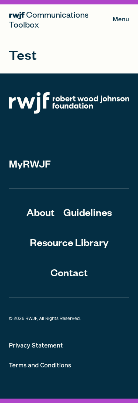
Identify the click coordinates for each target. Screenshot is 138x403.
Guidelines (87, 211)
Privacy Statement (36, 345)
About (40, 211)
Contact (69, 272)
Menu (121, 20)
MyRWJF (30, 163)
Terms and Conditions (40, 365)
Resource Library (69, 242)
